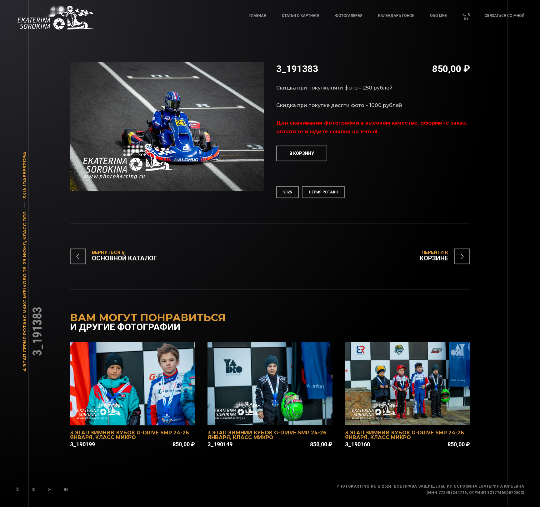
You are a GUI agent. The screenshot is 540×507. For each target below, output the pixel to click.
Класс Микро (115, 437)
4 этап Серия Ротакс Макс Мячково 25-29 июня (25, 306)
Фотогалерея (348, 15)
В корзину (301, 153)
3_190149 (220, 444)
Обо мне (438, 15)
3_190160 (357, 444)
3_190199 (82, 444)
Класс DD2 (25, 225)
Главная (257, 15)
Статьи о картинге (300, 15)
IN (66, 489)
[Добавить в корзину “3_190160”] (416, 417)
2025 (287, 192)
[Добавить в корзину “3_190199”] (140, 417)
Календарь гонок (396, 15)
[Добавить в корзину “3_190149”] (278, 417)
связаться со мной (504, 15)
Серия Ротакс (323, 192)
